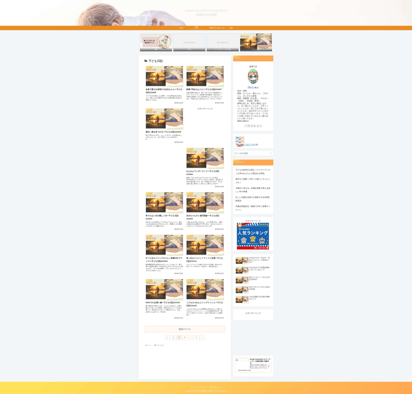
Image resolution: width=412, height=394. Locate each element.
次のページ (185, 329)
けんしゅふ (253, 87)
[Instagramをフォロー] (248, 125)
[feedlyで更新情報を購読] (257, 125)
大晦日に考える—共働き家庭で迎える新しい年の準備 (253, 190)
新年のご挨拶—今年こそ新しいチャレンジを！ (253, 181)
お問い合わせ (214, 387)
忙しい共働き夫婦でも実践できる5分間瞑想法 (252, 199)
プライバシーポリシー (200, 387)
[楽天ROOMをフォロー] (254, 125)
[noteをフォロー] (251, 125)
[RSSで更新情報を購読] (261, 125)
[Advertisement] (205, 125)
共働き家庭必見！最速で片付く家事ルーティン (253, 208)
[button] (271, 153)
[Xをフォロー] (245, 125)
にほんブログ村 (251, 145)
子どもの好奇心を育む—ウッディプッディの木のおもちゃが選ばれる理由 (253, 171)
